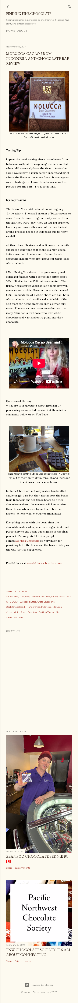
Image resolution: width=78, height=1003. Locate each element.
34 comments (22, 961)
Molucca (57, 606)
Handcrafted (33, 606)
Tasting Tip (45, 612)
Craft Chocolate (46, 601)
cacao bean (65, 596)
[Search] (69, 6)
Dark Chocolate (14, 606)
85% (27, 596)
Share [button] (9, 591)
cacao (54, 596)
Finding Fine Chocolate (28, 13)
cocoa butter (29, 601)
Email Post (21, 591)
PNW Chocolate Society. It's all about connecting (38, 952)
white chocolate (14, 617)
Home (10, 30)
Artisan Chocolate (40, 596)
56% (16, 596)
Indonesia (46, 606)
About (22, 30)
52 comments (22, 867)
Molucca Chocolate (27, 540)
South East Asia (28, 612)
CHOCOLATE (13, 601)
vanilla (55, 612)
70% (21, 596)
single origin (12, 612)
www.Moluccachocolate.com (44, 563)
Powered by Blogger (42, 984)
